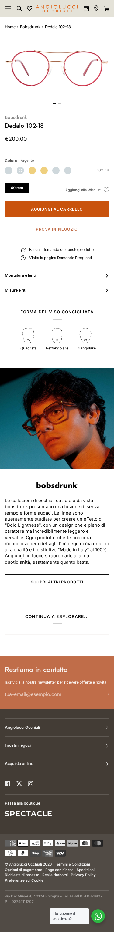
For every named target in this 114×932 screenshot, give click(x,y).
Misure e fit (15, 290)
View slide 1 (54, 103)
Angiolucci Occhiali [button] (22, 727)
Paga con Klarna (59, 870)
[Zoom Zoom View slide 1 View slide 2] (57, 72)
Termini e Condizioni (72, 864)
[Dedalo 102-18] (20, 170)
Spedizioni (86, 870)
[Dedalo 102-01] (32, 170)
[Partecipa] (101, 694)
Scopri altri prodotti (57, 582)
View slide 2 (59, 103)
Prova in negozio (57, 229)
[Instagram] (30, 783)
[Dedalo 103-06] (56, 170)
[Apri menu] (14, 8)
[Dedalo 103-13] (8, 170)
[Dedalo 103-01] (67, 170)
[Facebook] (7, 783)
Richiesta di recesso (22, 875)
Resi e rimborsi (55, 875)
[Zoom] (57, 68)
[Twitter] (19, 783)
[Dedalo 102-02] (44, 170)
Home (10, 27)
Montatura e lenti (20, 275)
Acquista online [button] (19, 763)
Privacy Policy (83, 875)
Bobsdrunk (30, 27)
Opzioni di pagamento (23, 870)
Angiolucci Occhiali (25, 864)
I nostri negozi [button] (18, 745)
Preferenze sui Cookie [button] (24, 880)
